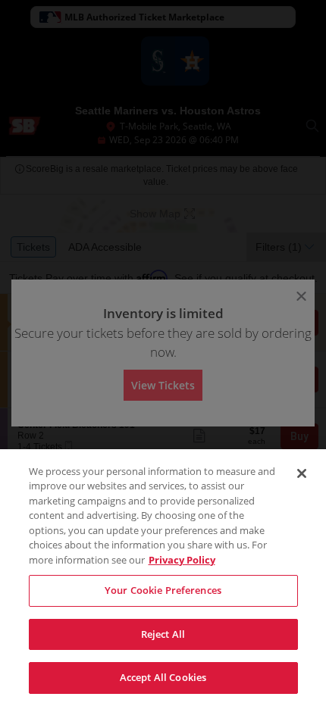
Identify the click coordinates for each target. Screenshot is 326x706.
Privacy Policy (182, 560)
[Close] (301, 473)
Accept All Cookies (163, 677)
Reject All (163, 634)
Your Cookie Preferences (163, 590)
